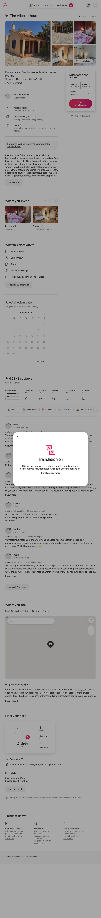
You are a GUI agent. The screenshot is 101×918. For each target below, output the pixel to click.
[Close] (17, 436)
